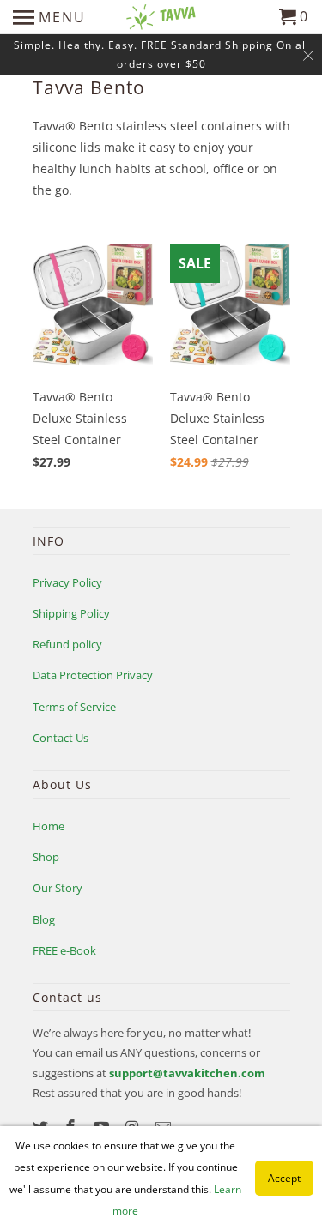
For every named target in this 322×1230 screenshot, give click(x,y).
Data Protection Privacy (93, 675)
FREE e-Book (64, 950)
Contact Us (60, 737)
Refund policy (67, 644)
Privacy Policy (67, 582)
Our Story (57, 887)
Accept (284, 1178)
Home (48, 826)
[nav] (49, 17)
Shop (46, 857)
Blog (44, 919)
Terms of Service (74, 706)
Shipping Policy (71, 613)
